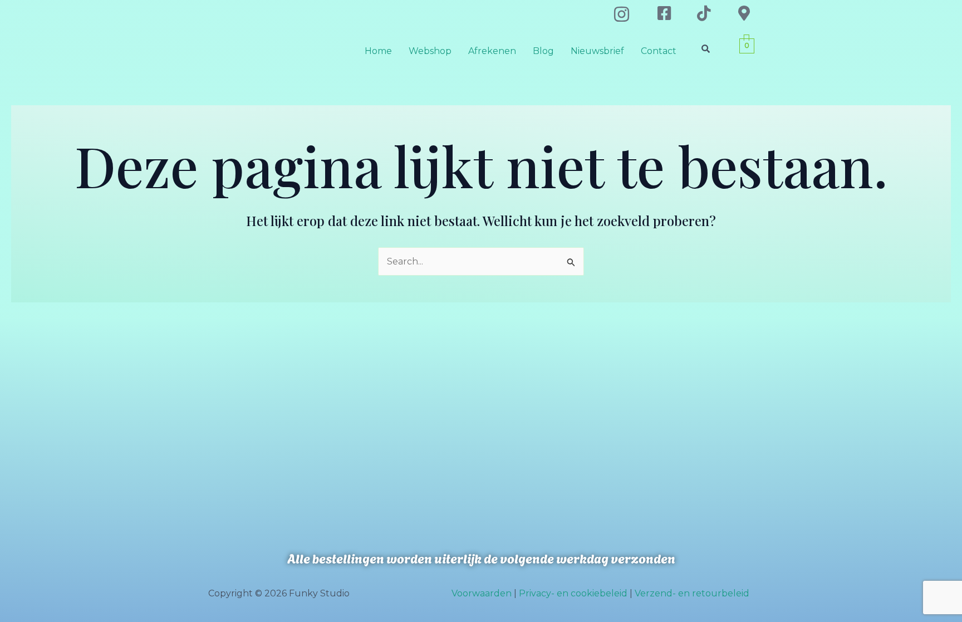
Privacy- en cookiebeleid (573, 593)
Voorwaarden (481, 593)
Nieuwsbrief (597, 51)
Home (378, 51)
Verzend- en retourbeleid (692, 593)
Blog (543, 51)
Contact (658, 51)
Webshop (430, 51)
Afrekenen (492, 51)
